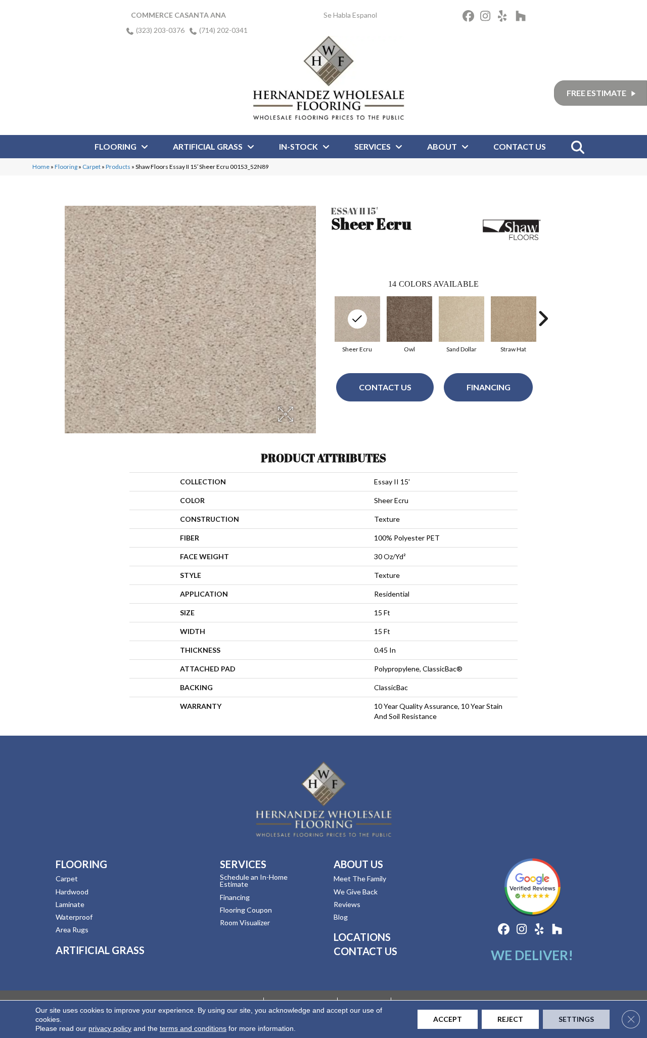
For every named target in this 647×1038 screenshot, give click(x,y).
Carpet (91, 166)
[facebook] (470, 17)
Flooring (66, 166)
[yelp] (505, 17)
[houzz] (523, 17)
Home (41, 166)
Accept (447, 1019)
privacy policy (109, 1028)
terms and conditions (193, 1028)
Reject (510, 1019)
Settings (576, 1019)
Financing (489, 387)
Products (118, 166)
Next (542, 318)
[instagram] (487, 17)
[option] (409, 323)
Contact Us (385, 387)
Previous (326, 318)
